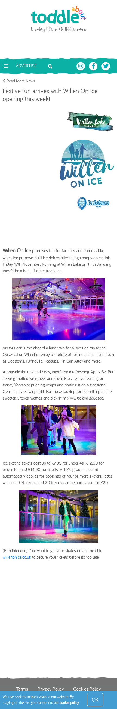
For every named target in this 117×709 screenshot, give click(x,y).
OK (95, 699)
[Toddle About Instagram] (81, 65)
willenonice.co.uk (17, 557)
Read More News (20, 80)
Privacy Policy (51, 688)
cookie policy (69, 702)
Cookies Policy (87, 688)
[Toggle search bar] (50, 66)
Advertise (26, 65)
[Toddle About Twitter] (106, 65)
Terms (22, 688)
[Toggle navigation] (6, 66)
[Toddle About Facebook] (94, 65)
